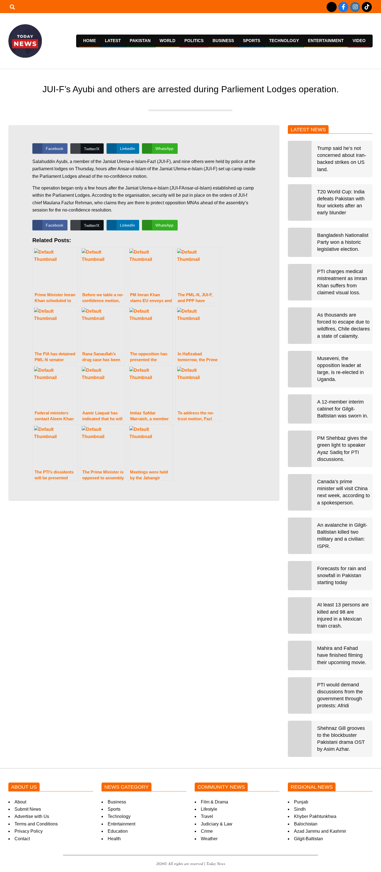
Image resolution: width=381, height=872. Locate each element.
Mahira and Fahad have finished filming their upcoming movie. (341, 655)
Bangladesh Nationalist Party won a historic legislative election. (342, 242)
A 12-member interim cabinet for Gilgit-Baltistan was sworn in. (342, 409)
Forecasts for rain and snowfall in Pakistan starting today (341, 575)
